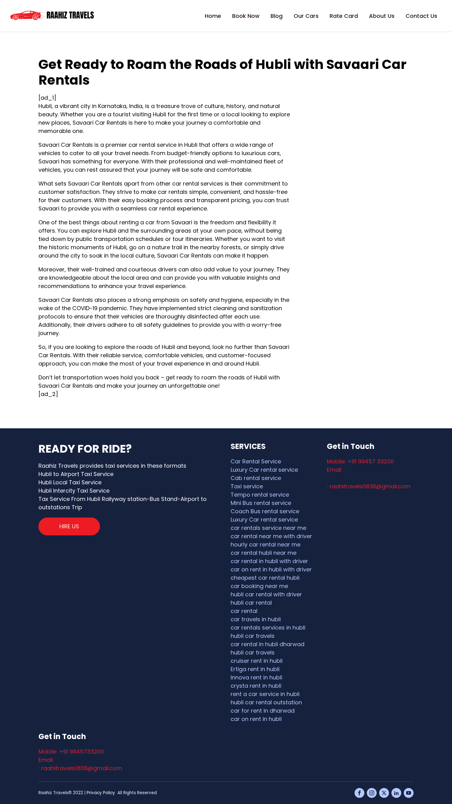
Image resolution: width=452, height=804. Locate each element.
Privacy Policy (101, 793)
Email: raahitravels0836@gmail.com (368, 478)
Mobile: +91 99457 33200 (360, 461)
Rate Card (344, 16)
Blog (277, 16)
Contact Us (421, 16)
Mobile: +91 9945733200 (71, 751)
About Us (382, 16)
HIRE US (69, 526)
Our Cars (306, 16)
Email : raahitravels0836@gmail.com (80, 764)
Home (213, 16)
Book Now (246, 16)
